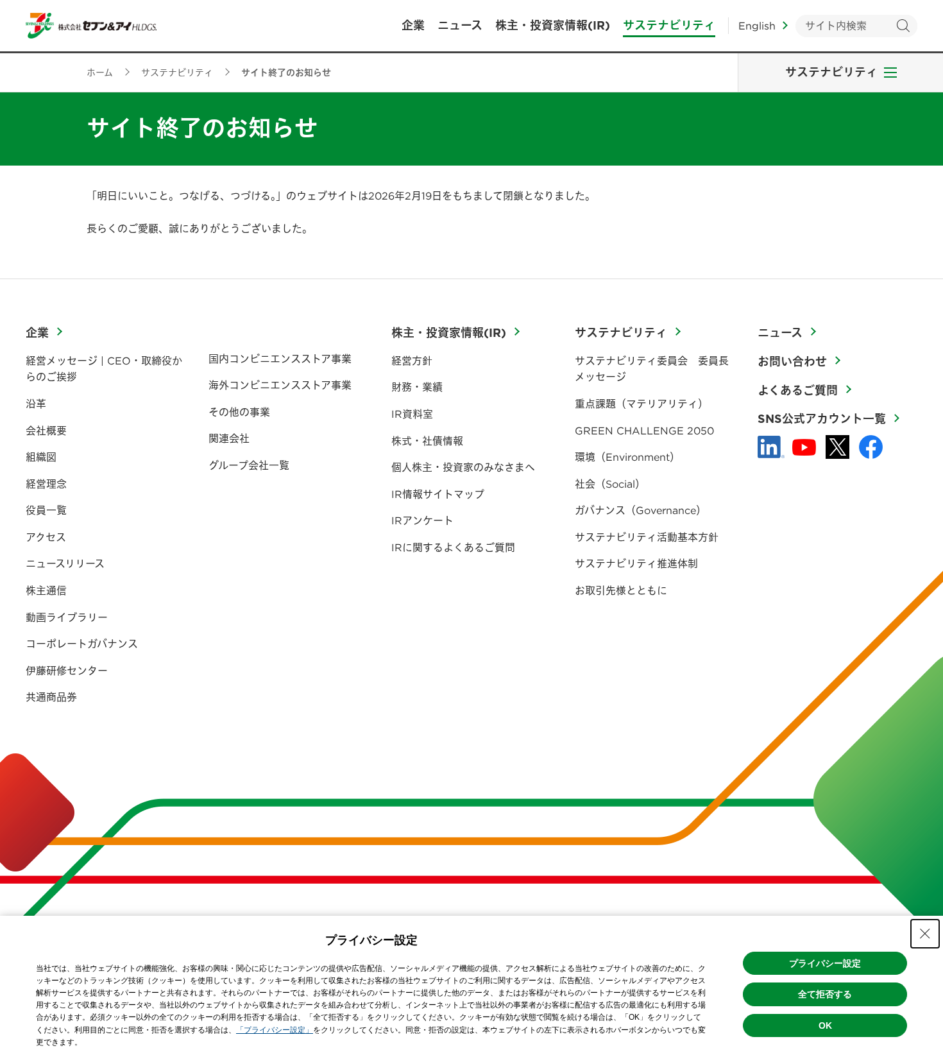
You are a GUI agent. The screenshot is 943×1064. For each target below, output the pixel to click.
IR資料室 (412, 414)
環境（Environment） (627, 456)
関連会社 (229, 438)
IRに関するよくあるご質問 (453, 547)
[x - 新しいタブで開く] (837, 447)
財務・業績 (417, 387)
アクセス (46, 537)
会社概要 (46, 430)
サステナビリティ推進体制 (636, 563)
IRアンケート (422, 520)
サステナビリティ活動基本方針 (646, 537)
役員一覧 (46, 510)
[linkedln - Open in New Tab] (771, 447)
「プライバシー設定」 (274, 1029)
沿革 (36, 403)
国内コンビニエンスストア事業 (280, 358)
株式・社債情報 (427, 440)
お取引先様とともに (621, 590)
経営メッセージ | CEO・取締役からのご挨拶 (104, 369)
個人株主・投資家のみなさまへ (463, 467)
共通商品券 (51, 697)
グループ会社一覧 (248, 465)
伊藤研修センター (67, 670)
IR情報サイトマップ (437, 494)
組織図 (41, 456)
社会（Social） (610, 483)
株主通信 (46, 590)
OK (825, 1025)
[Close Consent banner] (925, 934)
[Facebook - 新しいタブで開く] (871, 447)
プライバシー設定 (825, 963)
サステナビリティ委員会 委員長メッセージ (652, 369)
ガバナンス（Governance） (640, 510)
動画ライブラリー (67, 617)
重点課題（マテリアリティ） (641, 403)
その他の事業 (239, 412)
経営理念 (46, 483)
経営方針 (411, 360)
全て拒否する (825, 994)
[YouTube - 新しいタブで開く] (804, 447)
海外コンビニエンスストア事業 (280, 385)
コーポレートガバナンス (82, 643)
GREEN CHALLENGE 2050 (644, 430)
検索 (902, 26)
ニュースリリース (65, 563)
